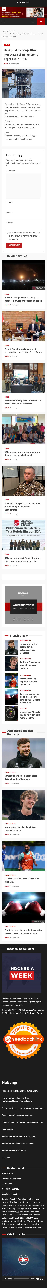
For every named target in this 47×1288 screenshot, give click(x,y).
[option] (23, 647)
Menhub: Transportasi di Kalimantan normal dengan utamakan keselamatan (23, 481)
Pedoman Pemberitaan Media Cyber (19, 1136)
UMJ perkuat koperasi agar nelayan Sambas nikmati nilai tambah (23, 429)
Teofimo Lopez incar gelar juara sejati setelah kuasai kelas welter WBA (11, 697)
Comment (11, 171)
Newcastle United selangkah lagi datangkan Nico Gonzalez (11, 647)
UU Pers (6, 1158)
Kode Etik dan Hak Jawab (14, 1151)
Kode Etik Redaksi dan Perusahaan (18, 1143)
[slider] (21, 1278)
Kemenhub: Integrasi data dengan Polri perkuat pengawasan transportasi (22, 124)
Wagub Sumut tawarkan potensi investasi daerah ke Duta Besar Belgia (23, 326)
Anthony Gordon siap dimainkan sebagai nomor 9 (11, 663)
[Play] (5, 1279)
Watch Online (41, 21)
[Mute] (37, 1279)
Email (9, 213)
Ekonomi (23, 708)
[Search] (33, 21)
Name (9, 203)
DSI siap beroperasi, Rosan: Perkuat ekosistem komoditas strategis (23, 535)
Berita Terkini (25, 640)
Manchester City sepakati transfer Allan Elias (11, 680)
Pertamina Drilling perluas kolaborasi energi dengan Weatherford (23, 378)
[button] (23, 1260)
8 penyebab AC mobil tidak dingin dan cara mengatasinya (11, 713)
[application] (23, 1259)
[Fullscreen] (41, 1279)
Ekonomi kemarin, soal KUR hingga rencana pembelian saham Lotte (20, 136)
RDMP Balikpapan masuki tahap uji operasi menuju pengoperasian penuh (23, 275)
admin (6, 63)
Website (10, 223)
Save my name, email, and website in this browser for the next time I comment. (24, 236)
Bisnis (7, 45)
